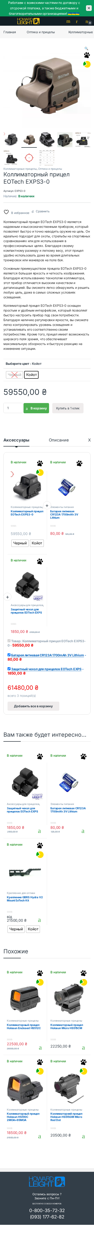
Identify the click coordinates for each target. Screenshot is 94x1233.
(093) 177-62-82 (47, 1217)
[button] (86, 48)
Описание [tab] (59, 440)
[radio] (14, 374)
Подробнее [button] (35, 830)
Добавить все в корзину (33, 706)
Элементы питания (62, 507)
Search (68, 21)
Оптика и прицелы (41, 32)
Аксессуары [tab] (16, 440)
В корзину (38, 408)
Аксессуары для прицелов (27, 605)
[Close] (89, 8)
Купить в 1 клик (68, 408)
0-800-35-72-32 (47, 1210)
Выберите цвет (17, 363)
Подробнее (35, 919)
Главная (9, 32)
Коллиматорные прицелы (20, 168)
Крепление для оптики (21, 893)
